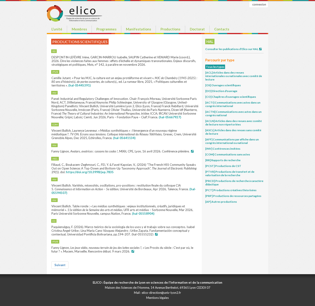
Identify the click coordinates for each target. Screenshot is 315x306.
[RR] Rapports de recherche (223, 160)
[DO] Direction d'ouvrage (221, 91)
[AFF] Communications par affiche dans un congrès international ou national (232, 141)
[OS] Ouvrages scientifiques (223, 85)
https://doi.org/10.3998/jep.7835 (90, 172)
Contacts (221, 29)
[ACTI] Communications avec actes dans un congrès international (232, 104)
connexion (259, 4)
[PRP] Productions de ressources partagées (233, 196)
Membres (79, 29)
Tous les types (215, 66)
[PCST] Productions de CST (223, 166)
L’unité (56, 29)
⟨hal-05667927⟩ (170, 117)
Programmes (106, 29)
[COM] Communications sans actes (227, 154)
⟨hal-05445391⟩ (79, 85)
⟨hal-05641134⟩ (124, 138)
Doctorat (197, 29)
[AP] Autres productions (221, 201)
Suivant (59, 265)
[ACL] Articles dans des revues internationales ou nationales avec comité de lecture (233, 76)
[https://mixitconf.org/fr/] (192, 151)
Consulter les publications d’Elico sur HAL (232, 49)
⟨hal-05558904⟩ (143, 213)
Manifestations (138, 29)
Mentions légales (157, 298)
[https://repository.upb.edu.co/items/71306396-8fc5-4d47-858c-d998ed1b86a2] (156, 234)
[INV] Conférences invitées (222, 148)
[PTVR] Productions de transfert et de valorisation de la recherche (229, 173)
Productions (170, 29)
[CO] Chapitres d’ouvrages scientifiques (230, 96)
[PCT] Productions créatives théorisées (230, 190)
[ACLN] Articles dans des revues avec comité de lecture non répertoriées (233, 122)
